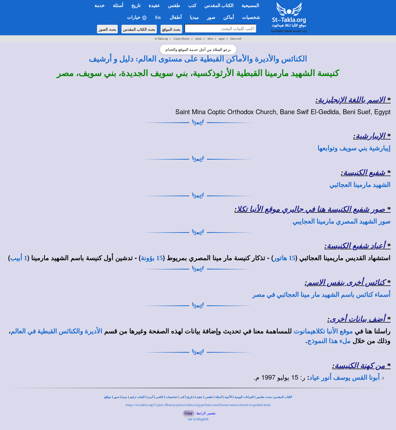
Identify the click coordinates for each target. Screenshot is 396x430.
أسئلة (218, 397)
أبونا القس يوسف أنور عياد (344, 377)
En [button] (158, 17)
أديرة (150, 397)
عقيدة (199, 397)
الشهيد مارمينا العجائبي (360, 184)
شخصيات (171, 397)
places (198, 38)
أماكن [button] (228, 17)
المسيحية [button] (250, 5)
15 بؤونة (152, 257)
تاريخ (190, 397)
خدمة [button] (100, 5)
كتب (182, 397)
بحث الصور (107, 29)
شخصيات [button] (252, 17)
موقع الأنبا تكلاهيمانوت (323, 331)
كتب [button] (192, 5)
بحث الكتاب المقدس (139, 29)
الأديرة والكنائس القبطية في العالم (56, 331)
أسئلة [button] (118, 5)
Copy (189, 412)
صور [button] (211, 17)
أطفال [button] (176, 17)
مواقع (107, 397)
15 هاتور (284, 257)
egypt (222, 38)
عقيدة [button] (154, 5)
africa (210, 38)
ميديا (124, 397)
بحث (269, 397)
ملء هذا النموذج (329, 340)
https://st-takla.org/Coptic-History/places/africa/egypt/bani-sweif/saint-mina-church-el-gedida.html (198, 405)
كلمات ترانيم (137, 397)
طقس (209, 397)
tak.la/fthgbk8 (198, 419)
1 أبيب (18, 257)
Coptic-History (181, 38)
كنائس (159, 397)
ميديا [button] (194, 17)
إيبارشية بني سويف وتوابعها (354, 148)
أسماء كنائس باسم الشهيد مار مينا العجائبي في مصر (321, 294)
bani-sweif (235, 38)
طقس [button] (174, 5)
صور (116, 397)
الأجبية (228, 397)
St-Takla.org (161, 38)
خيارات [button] (134, 17)
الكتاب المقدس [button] (219, 5)
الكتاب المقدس (283, 397)
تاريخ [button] (136, 5)
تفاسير (260, 397)
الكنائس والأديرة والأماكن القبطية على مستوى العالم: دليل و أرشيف (198, 58)
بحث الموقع (171, 29)
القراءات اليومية (244, 397)
